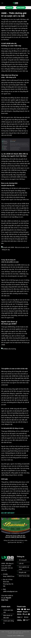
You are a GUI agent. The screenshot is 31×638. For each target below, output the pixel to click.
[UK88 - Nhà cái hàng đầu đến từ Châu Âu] (15, 3)
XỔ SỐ (10, 633)
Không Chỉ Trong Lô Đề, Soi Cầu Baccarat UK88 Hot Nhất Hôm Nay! (15, 536)
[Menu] (2, 3)
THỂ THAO (15, 633)
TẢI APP (7, 631)
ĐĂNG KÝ (18, 631)
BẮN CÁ (21, 633)
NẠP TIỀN (12, 631)
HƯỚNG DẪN (25, 631)
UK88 (25, 21)
